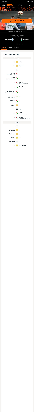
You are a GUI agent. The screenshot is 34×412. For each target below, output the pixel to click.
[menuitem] (11, 5)
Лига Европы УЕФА (3, 5)
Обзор (4, 47)
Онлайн (10, 47)
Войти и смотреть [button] (18, 20)
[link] (10, 5)
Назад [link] (4, 9)
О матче (16, 47)
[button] (29, 5)
